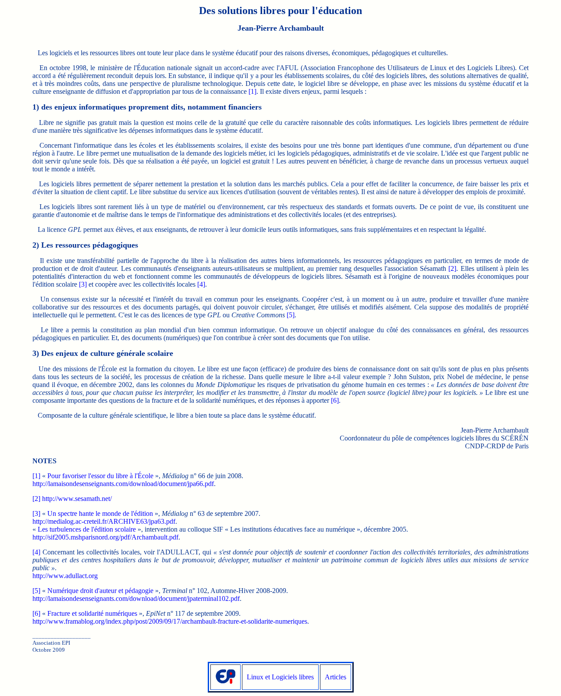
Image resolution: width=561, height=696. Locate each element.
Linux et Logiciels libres (280, 677)
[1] (252, 91)
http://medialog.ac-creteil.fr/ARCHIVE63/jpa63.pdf (103, 521)
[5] (291, 315)
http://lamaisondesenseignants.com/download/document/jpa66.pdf (123, 483)
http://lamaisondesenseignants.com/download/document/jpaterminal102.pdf (136, 598)
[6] (335, 400)
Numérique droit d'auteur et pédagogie (100, 590)
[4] (201, 284)
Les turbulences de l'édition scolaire (87, 529)
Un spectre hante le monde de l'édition (100, 513)
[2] (452, 268)
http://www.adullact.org (65, 575)
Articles (335, 677)
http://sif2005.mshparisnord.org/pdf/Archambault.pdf (105, 537)
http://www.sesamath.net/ (77, 498)
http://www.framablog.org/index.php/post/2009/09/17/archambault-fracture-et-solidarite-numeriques (169, 621)
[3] (83, 284)
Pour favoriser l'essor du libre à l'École (100, 475)
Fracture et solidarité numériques (92, 613)
